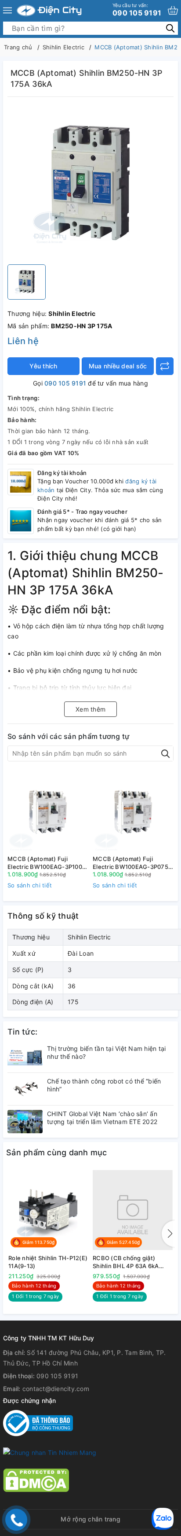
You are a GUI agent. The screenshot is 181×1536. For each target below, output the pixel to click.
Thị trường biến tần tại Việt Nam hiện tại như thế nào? (106, 1052)
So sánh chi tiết (29, 885)
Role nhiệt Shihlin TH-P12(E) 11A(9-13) (47, 1261)
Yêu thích (43, 366)
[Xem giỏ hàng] (173, 10)
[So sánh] (165, 366)
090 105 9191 (136, 9)
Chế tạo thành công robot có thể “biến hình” (104, 1085)
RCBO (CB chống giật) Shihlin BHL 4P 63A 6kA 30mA (126, 1262)
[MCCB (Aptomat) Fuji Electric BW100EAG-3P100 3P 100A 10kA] (47, 811)
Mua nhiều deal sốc (118, 366)
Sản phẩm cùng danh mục (56, 1152)
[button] (168, 1234)
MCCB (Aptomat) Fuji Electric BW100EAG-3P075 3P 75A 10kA (130, 863)
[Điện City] (49, 10)
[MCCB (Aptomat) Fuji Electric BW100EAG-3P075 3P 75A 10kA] (133, 811)
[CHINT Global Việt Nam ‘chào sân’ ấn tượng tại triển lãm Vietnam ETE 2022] (25, 1121)
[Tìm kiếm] (170, 27)
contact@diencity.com (55, 1388)
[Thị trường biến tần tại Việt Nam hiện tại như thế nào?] (25, 1056)
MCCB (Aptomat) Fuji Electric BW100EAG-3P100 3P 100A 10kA (44, 863)
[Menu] (7, 10)
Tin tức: (22, 1031)
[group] (90, 183)
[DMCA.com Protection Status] (36, 1479)
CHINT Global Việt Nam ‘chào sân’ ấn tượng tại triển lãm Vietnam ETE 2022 (102, 1117)
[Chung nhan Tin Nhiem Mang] (49, 1452)
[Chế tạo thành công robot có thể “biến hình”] (25, 1089)
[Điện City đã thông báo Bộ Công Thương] (38, 1422)
